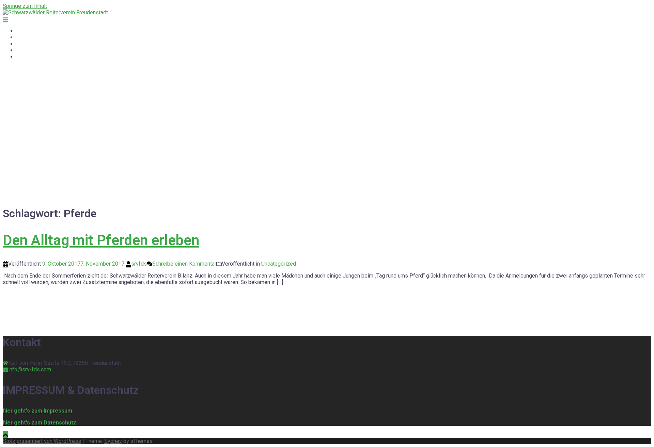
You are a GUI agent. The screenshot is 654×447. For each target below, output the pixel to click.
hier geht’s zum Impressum (37, 410)
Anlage (24, 50)
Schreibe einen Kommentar (184, 263)
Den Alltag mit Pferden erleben (101, 240)
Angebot (26, 37)
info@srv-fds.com (29, 369)
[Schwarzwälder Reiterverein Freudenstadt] (55, 12)
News (23, 57)
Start (22, 31)
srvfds (139, 263)
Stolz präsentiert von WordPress (42, 441)
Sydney (113, 441)
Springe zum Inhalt (25, 6)
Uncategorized (278, 263)
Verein (24, 44)
